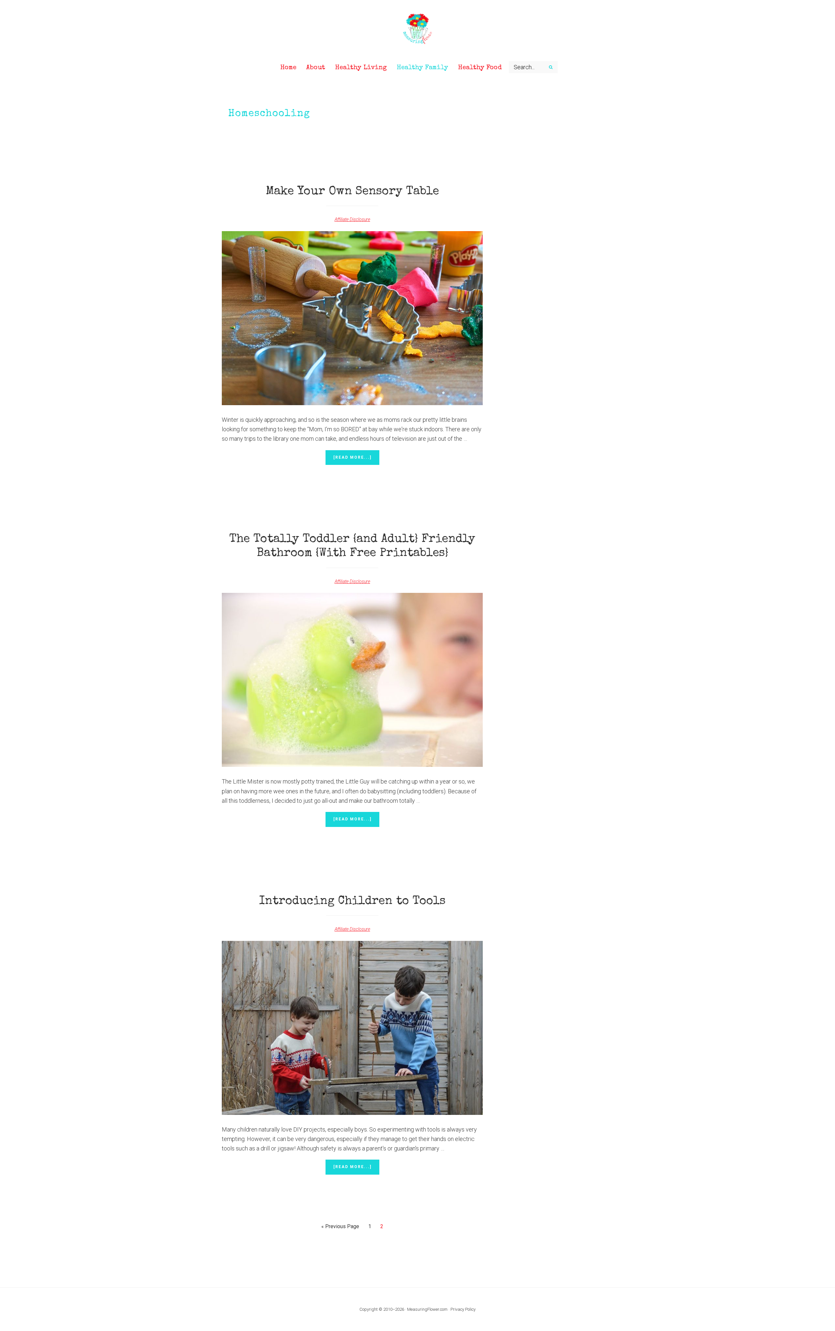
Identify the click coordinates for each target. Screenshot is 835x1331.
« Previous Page (340, 1228)
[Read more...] (356, 460)
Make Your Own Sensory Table (352, 192)
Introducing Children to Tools (352, 902)
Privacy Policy (463, 1309)
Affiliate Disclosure (352, 219)
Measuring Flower (417, 29)
